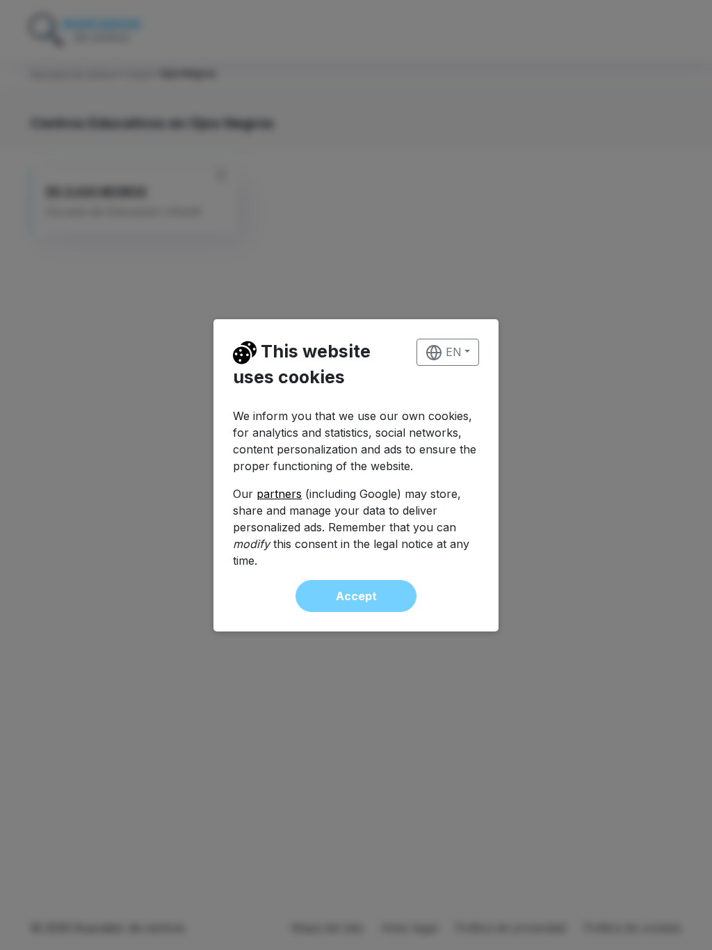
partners (279, 494)
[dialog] (356, 475)
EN (452, 352)
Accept (356, 596)
